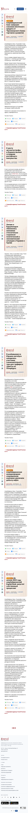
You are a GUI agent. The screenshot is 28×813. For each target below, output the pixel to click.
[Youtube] (11, 797)
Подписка (3, 777)
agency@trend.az (4, 751)
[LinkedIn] (16, 797)
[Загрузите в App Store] (5, 803)
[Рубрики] (25, 9)
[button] (2, 14)
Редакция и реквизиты (6, 766)
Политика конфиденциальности (8, 786)
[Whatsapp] (2, 797)
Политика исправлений (6, 772)
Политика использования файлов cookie (9, 790)
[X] (8, 797)
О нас (2, 764)
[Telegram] (14, 797)
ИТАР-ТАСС (15, 174)
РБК (11, 387)
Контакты (3, 768)
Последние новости (5, 757)
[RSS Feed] (19, 797)
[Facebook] (5, 797)
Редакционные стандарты (6, 770)
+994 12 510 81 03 (4, 749)
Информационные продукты (7, 779)
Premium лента (4, 759)
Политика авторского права (7, 788)
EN (11, 810)
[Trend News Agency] (4, 739)
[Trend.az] (5, 9)
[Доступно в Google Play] (14, 803)
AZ (14, 810)
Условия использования (6, 784)
